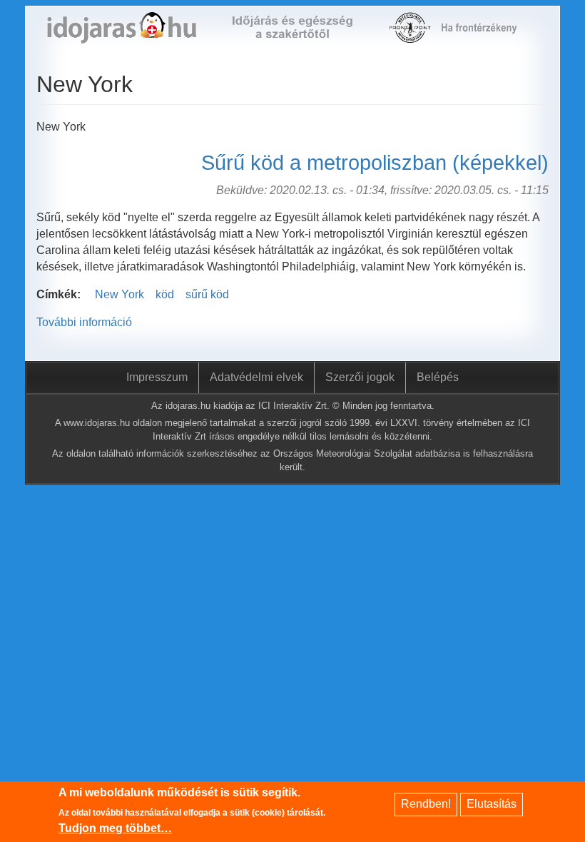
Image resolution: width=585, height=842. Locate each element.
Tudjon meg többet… (115, 828)
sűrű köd (207, 294)
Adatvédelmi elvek (256, 377)
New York (119, 294)
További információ (84, 322)
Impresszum (157, 377)
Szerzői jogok (360, 377)
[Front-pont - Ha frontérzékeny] (411, 35)
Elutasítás (492, 804)
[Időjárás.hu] (121, 35)
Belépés (438, 377)
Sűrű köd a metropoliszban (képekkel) (375, 162)
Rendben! (426, 804)
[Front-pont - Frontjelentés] (485, 35)
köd (165, 294)
